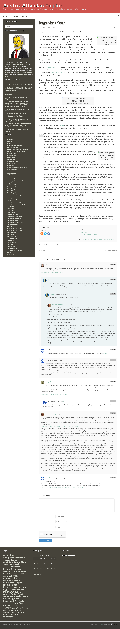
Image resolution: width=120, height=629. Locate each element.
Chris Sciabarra (12, 169)
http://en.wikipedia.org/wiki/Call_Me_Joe (52, 272)
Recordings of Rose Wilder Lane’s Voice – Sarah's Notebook (19, 87)
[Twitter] (45, 234)
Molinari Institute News (14, 228)
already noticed (56, 72)
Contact (14, 16)
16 (51, 566)
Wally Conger (11, 254)
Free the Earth (18, 574)
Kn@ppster (10, 210)
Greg (8, 109)
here (6, 72)
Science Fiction (68, 245)
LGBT (12, 590)
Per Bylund (10, 240)
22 (48, 568)
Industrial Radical (12, 197)
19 (37, 568)
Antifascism (16, 556)
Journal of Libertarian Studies (16, 205)
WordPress (100, 624)
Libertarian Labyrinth (14, 218)
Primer (105, 353)
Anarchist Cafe (12, 153)
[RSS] (41, 234)
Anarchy (43, 245)
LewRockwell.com (12, 214)
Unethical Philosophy (12, 615)
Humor (14, 575)
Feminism (22, 571)
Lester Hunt (11, 213)
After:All (9, 141)
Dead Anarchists (12, 179)
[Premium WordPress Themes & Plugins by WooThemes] (114, 624)
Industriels (8, 578)
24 (54, 568)
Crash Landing (11, 173)
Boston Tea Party (12, 161)
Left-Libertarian (51, 245)
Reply (112, 264)
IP (14, 578)
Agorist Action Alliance (14, 145)
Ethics (13, 571)
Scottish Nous (11, 246)
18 (34, 568)
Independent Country (14, 195)
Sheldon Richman (12, 248)
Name (60, 516)
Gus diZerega (11, 189)
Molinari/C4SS (10, 591)
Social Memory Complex (15, 250)
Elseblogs (6, 572)
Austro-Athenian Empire (32, 6)
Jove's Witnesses (12, 579)
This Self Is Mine (23, 127)
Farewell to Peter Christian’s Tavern (18, 110)
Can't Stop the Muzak (15, 563)
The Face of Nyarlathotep (109, 250)
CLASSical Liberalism (13, 171)
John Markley (11, 201)
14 (44, 566)
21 (44, 568)
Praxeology (8, 598)
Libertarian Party (12, 220)
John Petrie (49, 478)
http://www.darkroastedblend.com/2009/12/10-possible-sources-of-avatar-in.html (64, 487)
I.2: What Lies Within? (17, 130)
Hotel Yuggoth (12, 193)
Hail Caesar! (43, 250)
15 (48, 566)
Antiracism (18, 557)
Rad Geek (10, 244)
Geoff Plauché (11, 185)
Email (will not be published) (65, 521)
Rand (16, 598)
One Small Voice (12, 236)
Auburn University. (20, 64)
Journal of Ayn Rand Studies (16, 203)
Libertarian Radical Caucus (15, 222)
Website (58, 527)
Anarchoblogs (11, 155)
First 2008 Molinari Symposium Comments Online (18, 105)
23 (51, 568)
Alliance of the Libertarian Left (17, 151)
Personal (60, 245)
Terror (76, 245)
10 (116, 27)
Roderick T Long (12, 93)
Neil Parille (10, 234)
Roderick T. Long (12, 84)
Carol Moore (11, 163)
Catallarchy (10, 165)
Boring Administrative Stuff (12, 561)
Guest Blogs (7, 576)
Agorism (9, 143)
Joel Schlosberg (57, 304)
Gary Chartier (11, 183)
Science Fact (8, 603)
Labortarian (9, 582)
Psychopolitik (11, 242)
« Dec (34, 574)
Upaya (9, 252)
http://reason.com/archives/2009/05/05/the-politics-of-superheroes (60, 426)
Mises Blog (10, 226)
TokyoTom (49, 382)
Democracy (17, 569)
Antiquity (8, 557)
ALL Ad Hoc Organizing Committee (18, 149)
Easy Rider (19, 116)
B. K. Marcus (11, 159)
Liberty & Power (12, 224)
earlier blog (23, 74)
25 (34, 571)
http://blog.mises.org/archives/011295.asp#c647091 (55, 394)
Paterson (6, 597)
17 (54, 566)
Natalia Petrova (12, 232)
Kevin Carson (11, 209)
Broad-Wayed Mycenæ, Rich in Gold (17, 120)
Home (4, 16)
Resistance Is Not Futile (13, 601)
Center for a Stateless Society (17, 167)
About (24, 16)
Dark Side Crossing (26, 84)
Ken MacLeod (11, 207)
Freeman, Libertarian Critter (16, 181)
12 (37, 566)
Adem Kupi (10, 139)
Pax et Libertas (12, 238)
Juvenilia (16, 580)
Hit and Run (10, 191)
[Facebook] (48, 234)
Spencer (19, 606)
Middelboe (19, 589)
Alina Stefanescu (12, 147)
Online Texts (17, 594)
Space (14, 606)
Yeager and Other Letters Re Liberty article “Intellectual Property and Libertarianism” (18, 125)
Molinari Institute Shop (14, 230)
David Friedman (12, 175)
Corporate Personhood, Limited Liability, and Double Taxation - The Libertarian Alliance (16, 103)
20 (41, 568)
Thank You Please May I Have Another (15, 608)
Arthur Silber (11, 157)
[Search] (31, 26)
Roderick (43, 27)
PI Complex (24, 597)
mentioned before (51, 67)
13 (41, 566)
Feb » (39, 574)
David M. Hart (11, 177)
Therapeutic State (9, 612)
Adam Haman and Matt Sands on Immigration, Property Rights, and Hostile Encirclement (19, 114)
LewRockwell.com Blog (14, 216)
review (61, 125)
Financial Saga (7, 574)
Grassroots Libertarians (15, 187)
